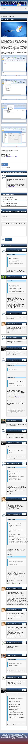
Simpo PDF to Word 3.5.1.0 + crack (9, 205)
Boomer (8, 655)
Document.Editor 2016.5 (7, 201)
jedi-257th (9, 276)
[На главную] (14, 3)
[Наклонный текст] (6, 223)
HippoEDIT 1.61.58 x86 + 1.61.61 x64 (10, 199)
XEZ (8, 360)
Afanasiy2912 (10, 313)
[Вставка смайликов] (22, 223)
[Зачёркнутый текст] (11, 223)
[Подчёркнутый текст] (9, 223)
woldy (8, 420)
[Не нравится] (2, 164)
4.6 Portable (15, 156)
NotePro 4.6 (9, 156)
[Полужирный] (4, 223)
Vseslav (8, 323)
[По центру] (16, 223)
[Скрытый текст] (24, 223)
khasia (8, 250)
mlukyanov (9, 337)
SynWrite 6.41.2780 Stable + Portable (10, 203)
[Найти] (25, 8)
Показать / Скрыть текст (15, 396)
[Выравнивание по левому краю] (14, 223)
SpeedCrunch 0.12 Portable (8, 197)
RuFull (8, 348)
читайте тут (11, 186)
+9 (4, 164)
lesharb (8, 430)
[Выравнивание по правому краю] (19, 223)
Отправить (8, 239)
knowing (9, 642)
